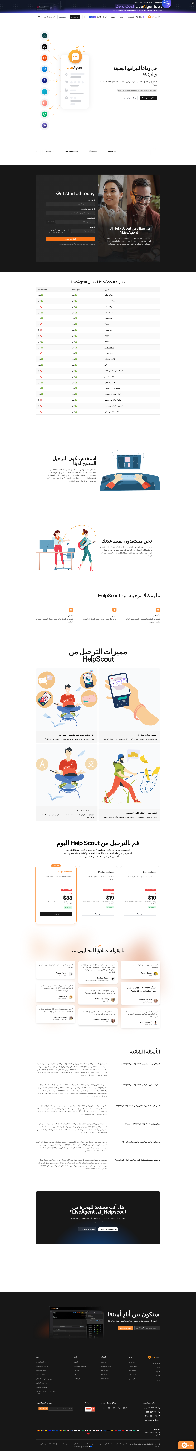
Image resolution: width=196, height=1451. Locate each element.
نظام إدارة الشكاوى (42, 1383)
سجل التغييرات (133, 1374)
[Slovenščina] (49, 1430)
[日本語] (86, 1430)
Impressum (105, 1379)
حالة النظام (132, 1370)
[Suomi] (105, 1430)
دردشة (115, 394)
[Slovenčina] (53, 1430)
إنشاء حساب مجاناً (70, 239)
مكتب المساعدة (104, 850)
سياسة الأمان (109, 1444)
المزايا (158, 1371)
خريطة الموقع (64, 1444)
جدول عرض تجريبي (125, 1328)
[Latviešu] (79, 1430)
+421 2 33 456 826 (151, 1408)
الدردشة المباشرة (110, 301)
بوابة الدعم (132, 1362)
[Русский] (57, 1430)
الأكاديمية (76, 1370)
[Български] (134, 1430)
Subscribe (43, 1408)
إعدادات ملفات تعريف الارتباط (48, 1444)
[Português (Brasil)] (64, 1430)
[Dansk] (127, 1430)
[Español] (112, 1430)
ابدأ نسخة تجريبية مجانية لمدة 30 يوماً (147, 1328)
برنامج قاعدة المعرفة (42, 1362)
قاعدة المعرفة (109, 347)
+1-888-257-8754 (151, 1412)
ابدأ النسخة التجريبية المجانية (108, 1229)
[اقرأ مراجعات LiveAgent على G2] (90, 1409)
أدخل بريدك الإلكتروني (88, 209)
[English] (116, 1430)
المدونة (76, 1362)
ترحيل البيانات (133, 1366)
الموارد (113, 17)
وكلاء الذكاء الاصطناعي (135, 17)
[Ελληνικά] (119, 1430)
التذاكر (107, 295)
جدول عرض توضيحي (130, 98)
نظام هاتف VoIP (41, 1370)
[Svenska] (46, 1430)
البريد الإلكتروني (118, 547)
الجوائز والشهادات (106, 1366)
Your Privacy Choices (81, 1447)
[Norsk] (72, 1430)
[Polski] (68, 1430)
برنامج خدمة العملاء (42, 1366)
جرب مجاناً (140, 913)
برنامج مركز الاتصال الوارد (44, 1379)
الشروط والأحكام (76, 244)
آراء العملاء (104, 1370)
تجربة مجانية (75, 17)
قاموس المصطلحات (80, 1366)
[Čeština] (130, 1430)
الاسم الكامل (91, 200)
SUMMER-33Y (131, 10)
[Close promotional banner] (193, 3)
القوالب (76, 1374)
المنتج (121, 17)
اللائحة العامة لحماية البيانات (80, 1444)
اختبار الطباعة (78, 1379)
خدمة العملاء (143, 90)
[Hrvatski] (97, 1430)
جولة (158, 1380)
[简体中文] (88, 1434)
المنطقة (92, 227)
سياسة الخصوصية (65, 244)
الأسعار (158, 1367)
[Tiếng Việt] (38, 1430)
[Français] (101, 1430)
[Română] (61, 1430)
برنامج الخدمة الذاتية (42, 1374)
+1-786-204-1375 (151, 1416)
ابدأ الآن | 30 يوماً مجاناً (148, 98)
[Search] (83, 17)
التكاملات (157, 1376)
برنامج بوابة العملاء (41, 1387)
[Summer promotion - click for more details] (98, 6)
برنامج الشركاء (105, 1374)
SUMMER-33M (151, 10)
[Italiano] (90, 1430)
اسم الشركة (91, 218)
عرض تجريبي (63, 17)
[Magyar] (94, 1430)
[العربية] (138, 1430)
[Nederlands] (75, 1430)
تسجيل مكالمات (117, 406)
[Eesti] (108, 1430)
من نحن (103, 1362)
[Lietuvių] (83, 1430)
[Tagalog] (42, 1430)
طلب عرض (132, 1379)
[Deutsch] (123, 1430)
